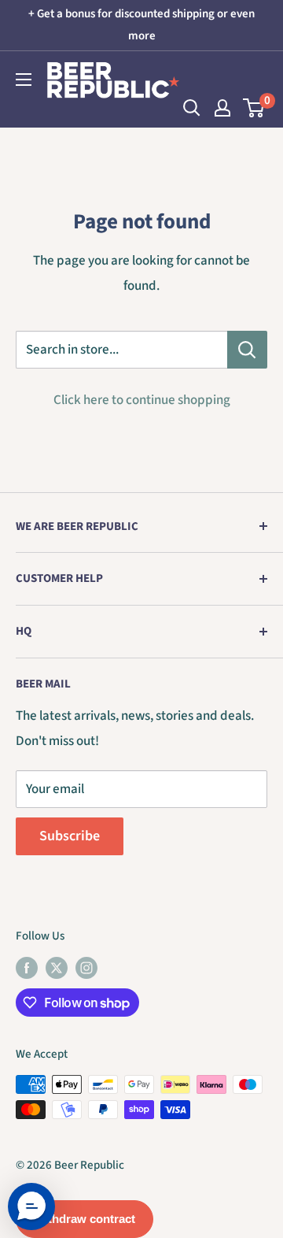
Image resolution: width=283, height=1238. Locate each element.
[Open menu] (23, 79)
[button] (31, 1206)
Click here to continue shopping (141, 400)
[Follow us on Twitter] (57, 968)
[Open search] (191, 108)
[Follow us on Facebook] (27, 968)
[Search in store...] (247, 350)
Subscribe (69, 836)
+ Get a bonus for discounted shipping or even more (141, 25)
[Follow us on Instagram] (86, 968)
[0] (254, 107)
